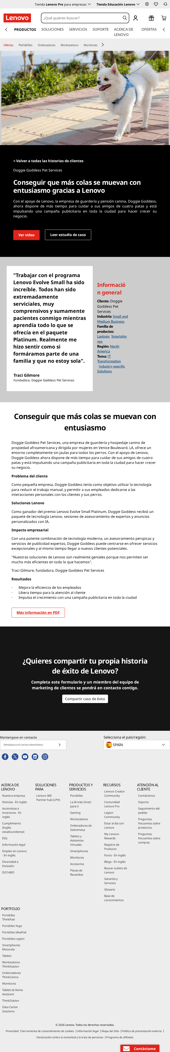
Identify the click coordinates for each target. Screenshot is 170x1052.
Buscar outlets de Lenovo (115, 870)
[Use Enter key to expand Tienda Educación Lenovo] (138, 4)
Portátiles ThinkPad (8, 917)
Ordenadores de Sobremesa (81, 827)
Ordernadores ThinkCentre (11, 975)
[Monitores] (99, 45)
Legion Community (112, 815)
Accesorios (77, 864)
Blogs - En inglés (115, 862)
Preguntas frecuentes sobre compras (149, 838)
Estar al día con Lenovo (114, 825)
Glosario (109, 889)
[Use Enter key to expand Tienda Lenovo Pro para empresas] (89, 4)
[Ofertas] (15, 45)
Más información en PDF (38, 612)
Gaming (75, 813)
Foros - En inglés (115, 855)
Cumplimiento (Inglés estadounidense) (13, 827)
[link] (165, 5)
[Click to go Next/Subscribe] (59, 745)
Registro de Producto (111, 847)
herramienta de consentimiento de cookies (47, 1031)
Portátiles (76, 796)
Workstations (79, 819)
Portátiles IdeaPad (14, 932)
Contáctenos (146, 796)
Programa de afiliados (119, 1037)
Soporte (143, 802)
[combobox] (81, 18)
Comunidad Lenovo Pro (112, 804)
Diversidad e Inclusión (10, 864)
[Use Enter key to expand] (144, 18)
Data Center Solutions (10, 1009)
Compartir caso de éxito (85, 698)
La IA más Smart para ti (80, 804)
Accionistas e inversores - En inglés (11, 812)
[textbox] (137, 744)
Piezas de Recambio (76, 872)
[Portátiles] (34, 45)
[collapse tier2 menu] (102, 44)
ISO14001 (8, 872)
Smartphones (79, 851)
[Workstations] (80, 45)
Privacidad (12, 1031)
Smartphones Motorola (11, 947)
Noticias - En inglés (14, 802)
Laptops (103, 336)
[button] (147, 4)
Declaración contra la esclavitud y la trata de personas (70, 1037)
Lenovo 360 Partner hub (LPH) (48, 798)
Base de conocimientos (114, 898)
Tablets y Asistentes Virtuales (77, 840)
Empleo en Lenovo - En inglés (14, 853)
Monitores (77, 857)
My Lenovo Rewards (111, 836)
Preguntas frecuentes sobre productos (149, 823)
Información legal (13, 845)
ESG (4, 838)
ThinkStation (10, 1001)
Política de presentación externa (142, 1031)
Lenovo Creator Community (114, 793)
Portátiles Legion (13, 939)
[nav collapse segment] (163, 29)
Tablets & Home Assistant (12, 992)
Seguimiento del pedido (149, 810)
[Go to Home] (17, 18)
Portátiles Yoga (12, 926)
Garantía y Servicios (111, 881)
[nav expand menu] (6, 29)
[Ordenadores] (57, 45)
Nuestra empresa (13, 796)
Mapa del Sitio (110, 1031)
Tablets (7, 956)
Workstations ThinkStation (11, 964)
